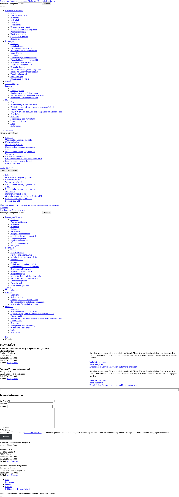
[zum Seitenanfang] (1, 496)
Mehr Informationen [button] (98, 362)
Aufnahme (14, 18)
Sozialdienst (15, 25)
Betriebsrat (14, 116)
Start (7, 479)
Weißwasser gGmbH (14, 143)
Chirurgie (14, 55)
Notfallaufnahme (17, 46)
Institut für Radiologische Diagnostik (25, 69)
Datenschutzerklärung (33, 432)
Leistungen (9, 41)
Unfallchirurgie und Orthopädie (23, 58)
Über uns (9, 100)
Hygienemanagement (19, 34)
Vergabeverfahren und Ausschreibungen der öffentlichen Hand (36, 112)
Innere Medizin (16, 53)
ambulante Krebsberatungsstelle (23, 29)
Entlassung (15, 22)
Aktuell (8, 81)
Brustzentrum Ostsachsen (20, 62)
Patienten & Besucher (14, 11)
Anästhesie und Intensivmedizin (23, 51)
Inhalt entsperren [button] (96, 364)
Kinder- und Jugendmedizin (22, 65)
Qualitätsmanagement (19, 36)
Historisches (15, 126)
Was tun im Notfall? (18, 15)
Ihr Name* (4, 401)
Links (12, 123)
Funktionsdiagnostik (18, 74)
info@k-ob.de (12, 363)
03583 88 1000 (6, 130)
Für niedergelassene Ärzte (21, 48)
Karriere (8, 86)
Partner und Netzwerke (20, 121)
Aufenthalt (14, 20)
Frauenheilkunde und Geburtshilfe (24, 60)
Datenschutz (5, 432)
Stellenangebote (17, 90)
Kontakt (8, 487)
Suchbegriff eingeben (9, 3)
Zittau (20, 148)
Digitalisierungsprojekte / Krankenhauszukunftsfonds (32, 107)
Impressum (9, 482)
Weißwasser (20, 153)
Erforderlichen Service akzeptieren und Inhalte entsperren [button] (113, 367)
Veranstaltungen (11, 83)
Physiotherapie (16, 76)
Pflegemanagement (18, 32)
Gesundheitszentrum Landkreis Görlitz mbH (23, 157)
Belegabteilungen (17, 67)
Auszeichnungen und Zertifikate (23, 105)
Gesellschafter (16, 114)
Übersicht (14, 13)
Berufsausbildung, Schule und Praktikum (27, 95)
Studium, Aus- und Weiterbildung (24, 93)
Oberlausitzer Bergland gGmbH (18, 138)
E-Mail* (3, 406)
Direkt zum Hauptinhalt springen (41, 1)
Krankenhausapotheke (19, 79)
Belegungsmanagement (20, 27)
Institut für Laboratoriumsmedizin (24, 72)
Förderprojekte (16, 109)
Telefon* (3, 404)
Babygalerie (15, 39)
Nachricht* (4, 427)
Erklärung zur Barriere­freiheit (17, 489)
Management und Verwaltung (22, 119)
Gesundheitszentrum (9, 133)
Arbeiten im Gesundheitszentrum (24, 98)
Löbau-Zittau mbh (18, 162)
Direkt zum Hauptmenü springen (13, 1)
